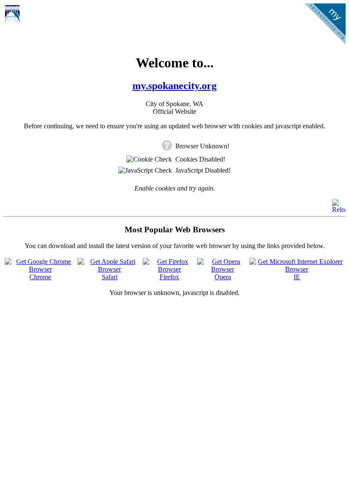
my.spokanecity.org (174, 85)
